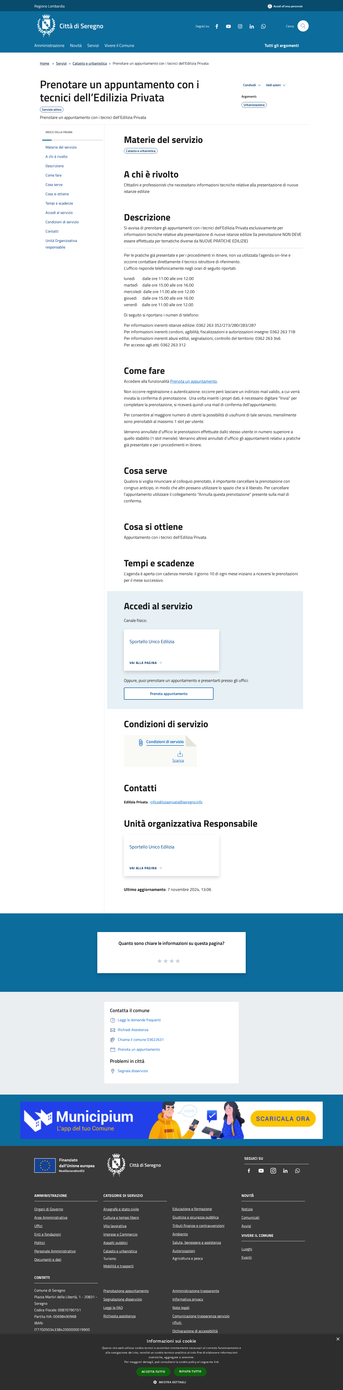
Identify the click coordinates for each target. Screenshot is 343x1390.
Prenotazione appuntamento (126, 1291)
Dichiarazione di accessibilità (195, 1331)
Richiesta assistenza (119, 1316)
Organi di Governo (48, 1209)
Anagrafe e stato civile (121, 1209)
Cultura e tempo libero (121, 1217)
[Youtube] (226, 26)
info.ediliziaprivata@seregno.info (176, 802)
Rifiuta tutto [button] (190, 1371)
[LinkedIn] (250, 26)
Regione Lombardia (49, 6)
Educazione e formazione (192, 1209)
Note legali (180, 1307)
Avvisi (246, 1226)
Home (44, 63)
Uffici (38, 1226)
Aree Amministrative (50, 1217)
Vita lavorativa (114, 1226)
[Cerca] (303, 26)
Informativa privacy (187, 1299)
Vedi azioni (273, 85)
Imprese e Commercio (120, 1234)
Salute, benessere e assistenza (196, 1242)
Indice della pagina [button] (59, 132)
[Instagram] (238, 26)
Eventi (247, 1257)
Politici (39, 1242)
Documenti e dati (47, 1259)
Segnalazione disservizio (122, 1299)
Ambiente (180, 1234)
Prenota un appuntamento (193, 381)
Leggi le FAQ (113, 1307)
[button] (171, 1382)
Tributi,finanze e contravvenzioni (198, 1225)
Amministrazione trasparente (195, 1291)
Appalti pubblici (115, 1242)
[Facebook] (215, 26)
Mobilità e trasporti (118, 1266)
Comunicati (250, 1217)
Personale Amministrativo (55, 1251)
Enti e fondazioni (47, 1234)
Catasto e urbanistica (90, 63)
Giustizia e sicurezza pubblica (195, 1217)
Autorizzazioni (183, 1251)
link (216, 1362)
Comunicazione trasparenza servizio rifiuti (200, 1319)
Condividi (250, 85)
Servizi (61, 63)
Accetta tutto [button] (153, 1372)
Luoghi (247, 1249)
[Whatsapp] (261, 26)
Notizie (247, 1209)
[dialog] (171, 1362)
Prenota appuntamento (168, 693)
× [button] (338, 1339)
